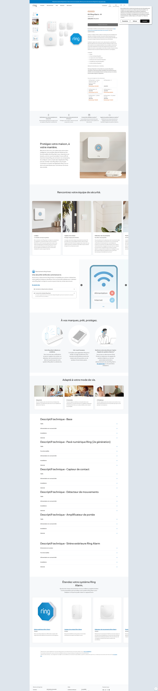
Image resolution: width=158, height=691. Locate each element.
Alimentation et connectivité (48, 428)
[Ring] (35, 5)
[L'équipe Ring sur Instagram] (109, 689)
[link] (46, 620)
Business (62, 5)
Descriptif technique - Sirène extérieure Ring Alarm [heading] (70, 543)
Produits (42, 5)
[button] (35, 14)
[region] (79, 228)
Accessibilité (83, 689)
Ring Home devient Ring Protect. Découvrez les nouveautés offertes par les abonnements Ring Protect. (75, 1)
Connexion (104, 5)
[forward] (126, 285)
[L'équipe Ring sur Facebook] (107, 689)
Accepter (145, 21)
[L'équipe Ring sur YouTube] (103, 689)
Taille (41, 423)
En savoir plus (102, 1)
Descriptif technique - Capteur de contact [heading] (64, 469)
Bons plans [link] (69, 5)
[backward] (81, 285)
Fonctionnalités (44, 451)
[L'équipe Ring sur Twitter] (105, 689)
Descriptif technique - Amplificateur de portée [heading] (67, 514)
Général (42, 438)
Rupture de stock (102, 24)
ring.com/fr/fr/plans (87, 651)
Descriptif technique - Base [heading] (56, 419)
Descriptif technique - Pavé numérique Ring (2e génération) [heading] (75, 441)
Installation (43, 433)
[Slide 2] (104, 306)
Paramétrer (125, 21)
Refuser (135, 21)
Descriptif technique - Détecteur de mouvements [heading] (69, 492)
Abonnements (50, 5)
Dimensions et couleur (46, 548)
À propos (35, 689)
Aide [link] (57, 5)
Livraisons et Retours (72, 689)
